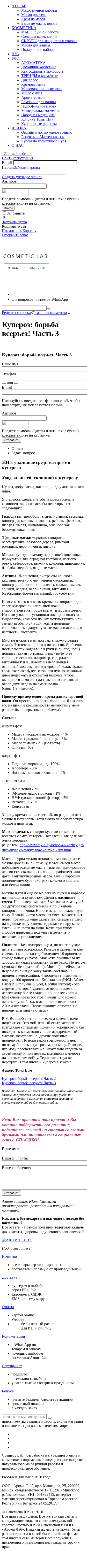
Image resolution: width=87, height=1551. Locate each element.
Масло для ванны (35, 45)
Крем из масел (33, 19)
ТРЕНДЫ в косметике (39, 76)
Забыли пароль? (27, 167)
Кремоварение (33, 84)
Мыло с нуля (31, 93)
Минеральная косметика (41, 110)
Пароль (8, 167)
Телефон (9, 373)
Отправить (11, 440)
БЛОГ (17, 58)
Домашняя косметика (38, 67)
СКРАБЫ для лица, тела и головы (49, 41)
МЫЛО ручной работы (40, 32)
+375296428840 (32, 294)
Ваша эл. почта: (15, 1158)
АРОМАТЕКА (33, 63)
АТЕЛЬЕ (19, 6)
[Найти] (49, 309)
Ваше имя (10, 364)
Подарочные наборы (38, 49)
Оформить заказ (15, 235)
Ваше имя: (10, 1149)
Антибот (9, 181)
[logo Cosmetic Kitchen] (26, 284)
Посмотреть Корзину (19, 231)
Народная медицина (38, 115)
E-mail (7, 163)
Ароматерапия (33, 97)
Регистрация (23, 158)
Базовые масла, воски (39, 23)
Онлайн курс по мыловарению (46, 132)
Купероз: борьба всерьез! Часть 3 (29, 1083)
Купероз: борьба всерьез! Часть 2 (29, 1078)
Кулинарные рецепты (39, 124)
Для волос (29, 80)
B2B (15, 54)
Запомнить (16, 213)
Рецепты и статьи (16, 313)
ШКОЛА (19, 128)
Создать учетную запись (22, 177)
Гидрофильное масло (38, 106)
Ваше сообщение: (16, 1168)
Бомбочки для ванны (38, 102)
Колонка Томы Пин (37, 119)
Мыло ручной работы (39, 10)
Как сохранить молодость (42, 71)
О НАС (18, 145)
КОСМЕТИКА (24, 28)
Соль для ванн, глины (39, 36)
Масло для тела (33, 15)
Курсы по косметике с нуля (43, 141)
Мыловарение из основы (41, 89)
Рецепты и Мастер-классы (43, 137)
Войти (7, 158)
